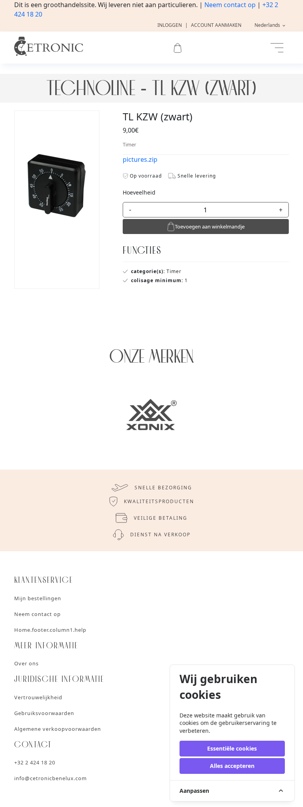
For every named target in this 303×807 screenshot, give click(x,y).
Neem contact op (230, 4)
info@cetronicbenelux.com (50, 778)
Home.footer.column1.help (50, 629)
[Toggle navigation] (277, 47)
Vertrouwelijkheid (38, 697)
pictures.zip (140, 159)
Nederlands (267, 25)
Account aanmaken (216, 25)
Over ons (26, 663)
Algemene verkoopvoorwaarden (57, 728)
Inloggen (169, 25)
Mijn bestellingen (37, 598)
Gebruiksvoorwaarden (44, 713)
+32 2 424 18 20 (34, 762)
